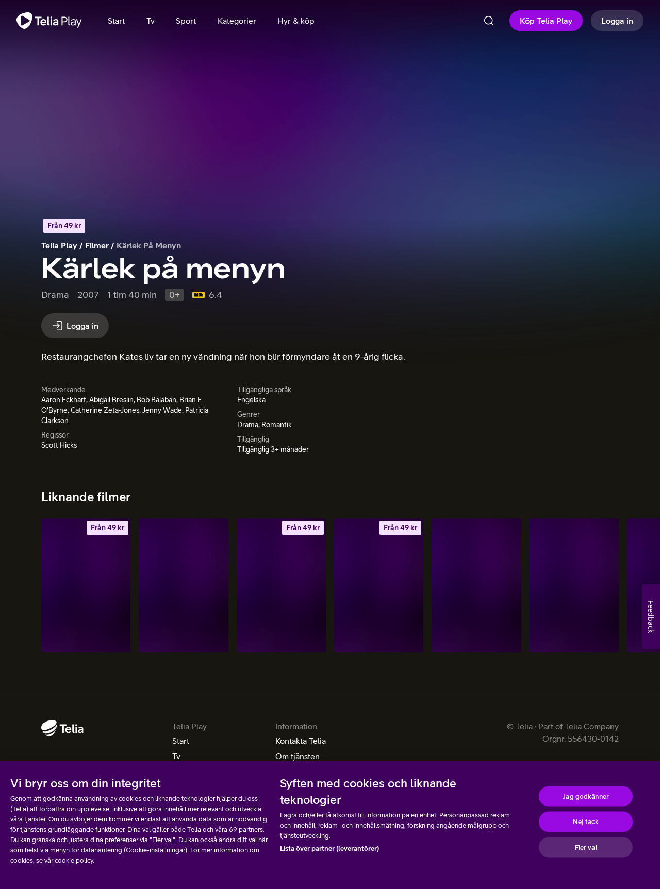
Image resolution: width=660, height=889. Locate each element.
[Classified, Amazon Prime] (476, 585)
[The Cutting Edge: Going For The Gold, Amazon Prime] (574, 585)
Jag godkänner (586, 796)
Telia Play (59, 245)
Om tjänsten (297, 756)
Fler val (586, 847)
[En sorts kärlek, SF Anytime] (378, 585)
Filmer (97, 245)
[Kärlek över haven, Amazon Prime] (183, 585)
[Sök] (488, 20)
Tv (176, 756)
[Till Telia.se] (62, 728)
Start (180, 740)
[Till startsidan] (49, 20)
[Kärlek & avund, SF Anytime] (85, 585)
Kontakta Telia (300, 740)
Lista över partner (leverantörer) (329, 848)
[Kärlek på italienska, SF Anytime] (281, 585)
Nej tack (586, 822)
